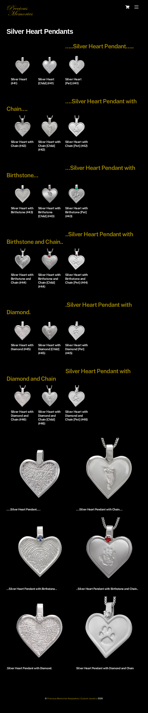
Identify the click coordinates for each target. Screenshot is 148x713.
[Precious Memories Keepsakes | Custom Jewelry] (20, 14)
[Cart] (127, 7)
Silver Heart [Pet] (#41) (73, 81)
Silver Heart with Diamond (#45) (22, 347)
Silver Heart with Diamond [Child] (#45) (49, 349)
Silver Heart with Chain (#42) (22, 144)
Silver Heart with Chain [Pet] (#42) (76, 144)
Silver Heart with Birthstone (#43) (22, 210)
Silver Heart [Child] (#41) (46, 81)
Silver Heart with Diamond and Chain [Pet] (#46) (76, 415)
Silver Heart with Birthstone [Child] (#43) (49, 212)
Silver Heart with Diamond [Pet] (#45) (76, 349)
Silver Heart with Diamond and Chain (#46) (22, 415)
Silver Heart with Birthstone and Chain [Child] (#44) (49, 280)
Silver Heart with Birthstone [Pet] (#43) (76, 212)
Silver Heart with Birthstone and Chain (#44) (22, 279)
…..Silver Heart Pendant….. (99, 46)
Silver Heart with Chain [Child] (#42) (49, 146)
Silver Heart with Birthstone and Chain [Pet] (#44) (76, 279)
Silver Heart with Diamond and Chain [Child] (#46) (49, 417)
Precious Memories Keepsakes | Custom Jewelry (72, 698)
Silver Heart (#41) (19, 81)
